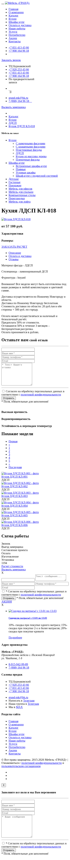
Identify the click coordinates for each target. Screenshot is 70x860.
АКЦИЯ (6, 601)
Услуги (13, 31)
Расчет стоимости (12, 566)
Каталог (13, 15)
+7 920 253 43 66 (19, 69)
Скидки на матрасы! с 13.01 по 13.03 (28, 618)
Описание (15, 252)
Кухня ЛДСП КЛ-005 (14, 515)
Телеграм (28, 700)
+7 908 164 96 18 (19, 50)
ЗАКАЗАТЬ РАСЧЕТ (14, 246)
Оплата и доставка (20, 25)
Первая (13, 441)
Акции (13, 38)
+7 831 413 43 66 (19, 47)
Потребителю (17, 34)
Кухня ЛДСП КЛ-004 (14, 505)
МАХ (19, 707)
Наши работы (17, 28)
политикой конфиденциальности (41, 394)
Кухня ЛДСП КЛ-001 (14, 476)
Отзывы (13, 259)
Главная (13, 9)
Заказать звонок (11, 60)
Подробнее (15, 637)
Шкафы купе (16, 22)
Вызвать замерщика (13, 107)
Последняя (15, 467)
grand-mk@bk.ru (18, 97)
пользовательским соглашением (21, 766)
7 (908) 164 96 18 (20, 101)
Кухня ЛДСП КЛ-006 (14, 525)
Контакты (15, 41)
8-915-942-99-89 (18, 664)
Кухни (13, 18)
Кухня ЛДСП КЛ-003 (14, 496)
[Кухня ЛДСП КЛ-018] (16, 219)
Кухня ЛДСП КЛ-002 (14, 486)
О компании (16, 12)
